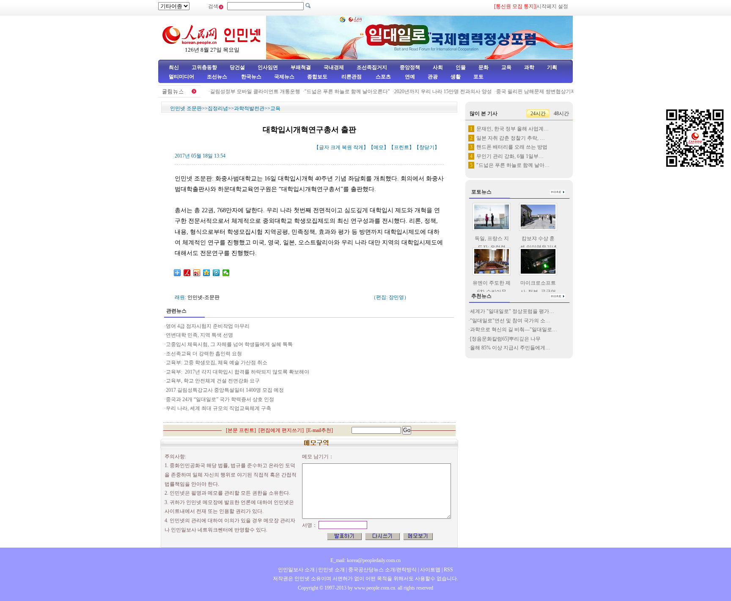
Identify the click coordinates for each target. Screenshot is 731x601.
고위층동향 (204, 67)
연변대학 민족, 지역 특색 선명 (199, 335)
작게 (358, 147)
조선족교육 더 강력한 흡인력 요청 (204, 354)
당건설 (237, 67)
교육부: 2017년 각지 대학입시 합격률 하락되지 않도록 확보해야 (237, 372)
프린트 (401, 147)
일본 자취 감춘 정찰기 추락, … (510, 138)
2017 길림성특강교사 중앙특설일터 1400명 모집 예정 (225, 390)
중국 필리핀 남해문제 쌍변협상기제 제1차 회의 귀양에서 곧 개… (561, 91)
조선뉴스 (217, 77)
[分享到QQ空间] (206, 272)
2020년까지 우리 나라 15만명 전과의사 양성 (436, 91)
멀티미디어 (181, 77)
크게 (335, 147)
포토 (478, 77)
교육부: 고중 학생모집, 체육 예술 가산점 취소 (216, 363)
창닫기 (426, 147)
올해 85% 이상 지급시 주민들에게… (510, 348)
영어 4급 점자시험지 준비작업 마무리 (208, 326)
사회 (438, 67)
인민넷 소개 (331, 570)
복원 (347, 147)
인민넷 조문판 (186, 108)
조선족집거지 (372, 67)
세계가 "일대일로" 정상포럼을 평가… (512, 311)
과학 (529, 67)
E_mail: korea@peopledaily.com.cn (365, 560)
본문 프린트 (241, 430)
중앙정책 (410, 67)
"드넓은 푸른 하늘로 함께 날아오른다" (340, 91)
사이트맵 (430, 570)
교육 (506, 67)
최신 (174, 67)
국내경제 (334, 67)
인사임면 (268, 67)
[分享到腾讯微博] (216, 272)
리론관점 (351, 77)
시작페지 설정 (552, 6)
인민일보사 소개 (296, 570)
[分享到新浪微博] (197, 272)
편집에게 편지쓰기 (281, 430)
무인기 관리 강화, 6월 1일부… (510, 156)
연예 (409, 77)
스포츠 (382, 77)
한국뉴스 (251, 77)
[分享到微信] (226, 272)
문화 (483, 67)
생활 (456, 77)
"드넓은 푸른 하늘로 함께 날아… (513, 165)
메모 (379, 147)
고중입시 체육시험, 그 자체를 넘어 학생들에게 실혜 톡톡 (229, 344)
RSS (448, 570)
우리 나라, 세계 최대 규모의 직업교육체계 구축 (218, 408)
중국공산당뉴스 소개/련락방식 (382, 570)
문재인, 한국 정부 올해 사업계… (512, 129)
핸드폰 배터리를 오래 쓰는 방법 (511, 147)
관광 (433, 77)
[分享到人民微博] (187, 272)
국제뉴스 (284, 77)
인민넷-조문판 (203, 297)
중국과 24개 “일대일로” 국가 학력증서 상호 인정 (220, 399)
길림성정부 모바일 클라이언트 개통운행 (248, 91)
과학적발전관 (249, 108)
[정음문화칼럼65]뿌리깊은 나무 (505, 339)
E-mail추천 (319, 430)
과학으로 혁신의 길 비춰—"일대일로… (513, 329)
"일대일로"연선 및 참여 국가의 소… (510, 321)
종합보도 (317, 77)
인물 (461, 67)
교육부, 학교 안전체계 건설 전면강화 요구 (213, 381)
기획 (552, 67)
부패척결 (301, 67)
